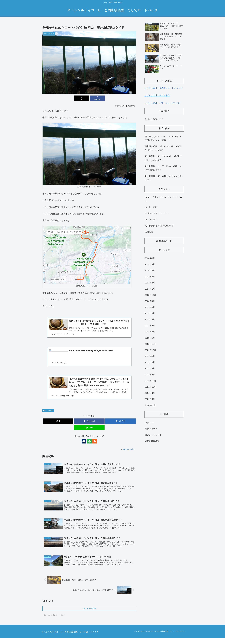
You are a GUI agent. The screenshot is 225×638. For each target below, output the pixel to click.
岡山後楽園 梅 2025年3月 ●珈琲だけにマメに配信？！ (163, 158)
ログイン (149, 422)
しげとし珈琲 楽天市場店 (157, 95)
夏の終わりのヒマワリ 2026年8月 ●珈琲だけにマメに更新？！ (163, 138)
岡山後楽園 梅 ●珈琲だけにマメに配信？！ (163, 178)
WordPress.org (152, 441)
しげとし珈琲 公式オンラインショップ (163, 88)
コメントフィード (153, 435)
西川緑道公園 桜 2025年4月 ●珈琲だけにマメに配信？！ (163, 148)
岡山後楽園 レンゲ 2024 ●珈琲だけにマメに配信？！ (163, 168)
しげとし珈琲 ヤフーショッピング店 (162, 103)
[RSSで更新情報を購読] (94, 441)
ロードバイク (49, 410)
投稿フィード (151, 428)
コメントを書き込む (89, 608)
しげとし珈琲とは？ (154, 119)
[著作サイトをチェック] (84, 441)
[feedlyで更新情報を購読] (89, 441)
